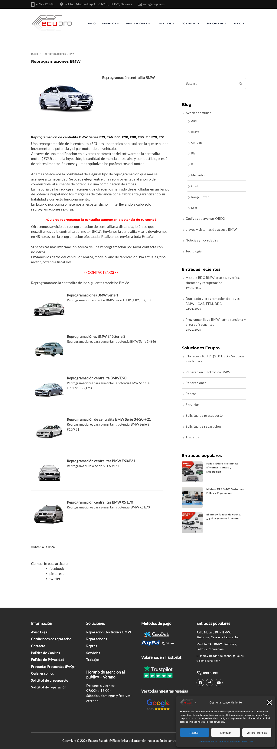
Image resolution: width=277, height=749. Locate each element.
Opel (194, 186)
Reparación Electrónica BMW (208, 372)
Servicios (109, 23)
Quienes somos (42, 673)
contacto (189, 23)
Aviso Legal (247, 741)
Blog (237, 23)
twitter (54, 578)
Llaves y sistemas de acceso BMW (211, 229)
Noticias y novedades (202, 240)
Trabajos (164, 23)
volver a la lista (43, 547)
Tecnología (194, 251)
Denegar (225, 732)
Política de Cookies (208, 741)
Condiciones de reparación (51, 639)
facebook (56, 568)
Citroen (196, 142)
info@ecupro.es (154, 4)
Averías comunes (198, 113)
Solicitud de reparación (203, 426)
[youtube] (219, 682)
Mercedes (198, 175)
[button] (269, 702)
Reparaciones (136, 23)
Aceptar (195, 732)
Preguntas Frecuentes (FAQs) (53, 667)
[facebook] (200, 682)
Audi (194, 121)
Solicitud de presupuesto (204, 415)
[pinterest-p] (209, 682)
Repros (191, 394)
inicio (91, 23)
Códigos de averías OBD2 (205, 219)
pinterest (56, 573)
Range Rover (200, 197)
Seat (194, 207)
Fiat (194, 153)
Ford (194, 164)
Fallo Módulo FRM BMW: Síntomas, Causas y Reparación (222, 467)
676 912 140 (45, 4)
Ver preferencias (256, 732)
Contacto (38, 646)
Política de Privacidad (229, 741)
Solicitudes (215, 23)
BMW (195, 131)
